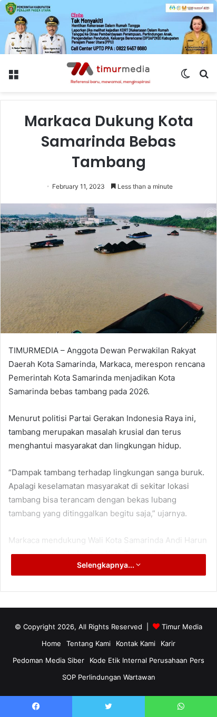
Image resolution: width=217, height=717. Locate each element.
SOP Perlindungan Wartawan (108, 677)
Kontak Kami (135, 643)
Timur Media (182, 626)
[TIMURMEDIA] (108, 73)
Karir (168, 643)
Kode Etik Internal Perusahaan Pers (147, 660)
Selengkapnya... (106, 564)
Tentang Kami (88, 643)
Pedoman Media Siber (48, 660)
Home (51, 643)
